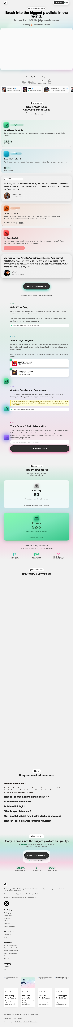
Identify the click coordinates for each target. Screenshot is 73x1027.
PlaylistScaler (18, 1022)
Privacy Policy (7, 1018)
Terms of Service (18, 1018)
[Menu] (66, 2)
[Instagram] (7, 903)
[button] (14, 248)
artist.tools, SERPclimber (30, 1022)
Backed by (26, 25)
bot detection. (45, 25)
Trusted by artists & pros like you (36, 77)
